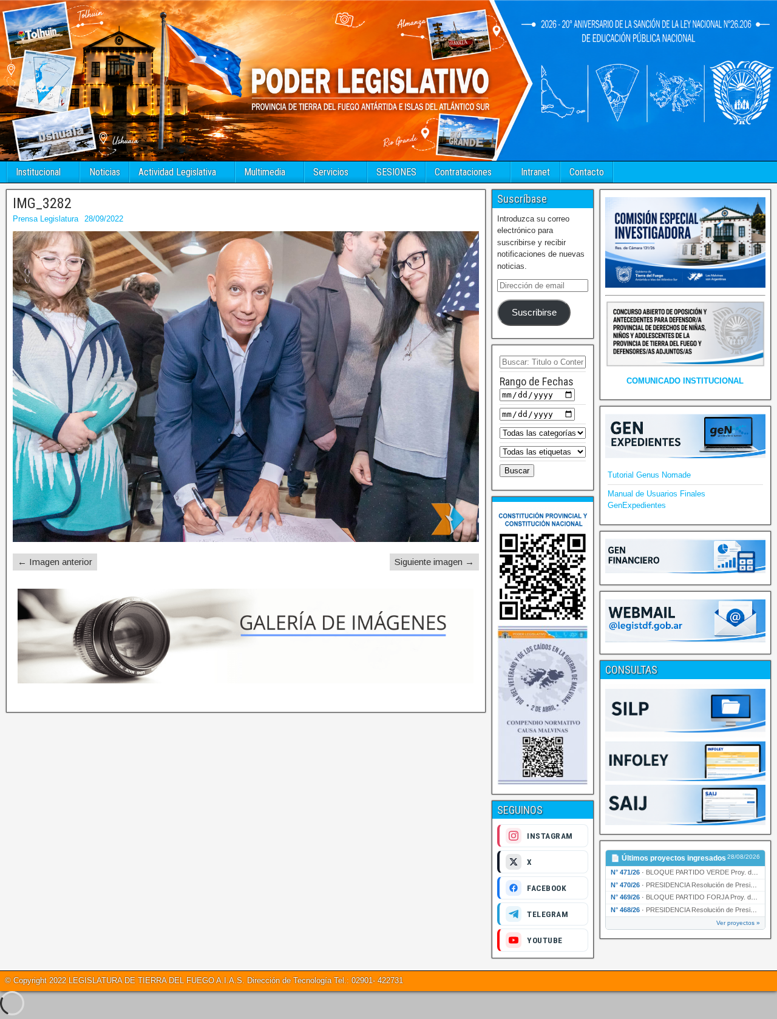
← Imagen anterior (55, 562)
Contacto (586, 172)
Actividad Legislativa (177, 172)
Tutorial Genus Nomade (649, 474)
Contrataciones (463, 172)
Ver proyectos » (738, 922)
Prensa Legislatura (45, 218)
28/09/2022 (103, 218)
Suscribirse (534, 312)
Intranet (535, 172)
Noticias (104, 172)
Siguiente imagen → (434, 562)
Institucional (38, 172)
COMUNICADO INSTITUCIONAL (685, 380)
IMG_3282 (42, 203)
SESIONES (396, 172)
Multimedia (264, 172)
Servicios (330, 172)
